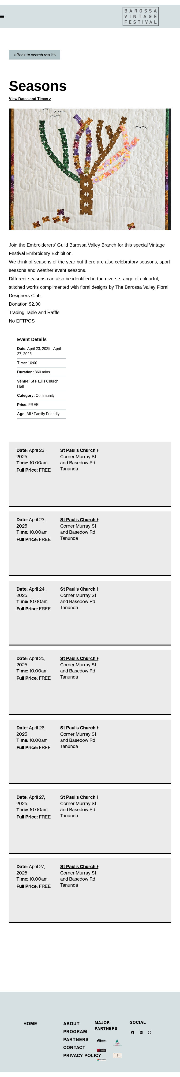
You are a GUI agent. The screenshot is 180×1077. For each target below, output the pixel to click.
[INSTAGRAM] (149, 1032)
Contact (74, 1047)
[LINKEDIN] (141, 1032)
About (71, 1023)
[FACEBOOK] (132, 1032)
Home (30, 1023)
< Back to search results (35, 55)
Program (75, 1031)
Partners (76, 1039)
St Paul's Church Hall (79, 450)
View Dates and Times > (30, 99)
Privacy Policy (82, 1055)
